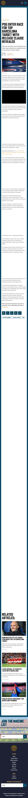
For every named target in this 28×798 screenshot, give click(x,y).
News (14, 756)
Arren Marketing (19, 795)
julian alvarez (16, 317)
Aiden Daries (10, 53)
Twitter (14, 776)
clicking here (5, 307)
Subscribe (25, 736)
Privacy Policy (14, 770)
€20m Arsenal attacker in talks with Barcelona (11, 670)
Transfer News (5, 20)
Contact (14, 768)
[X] (7, 313)
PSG (23, 317)
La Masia (14, 764)
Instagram (14, 778)
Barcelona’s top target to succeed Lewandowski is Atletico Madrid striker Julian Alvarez (13, 152)
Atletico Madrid (7, 317)
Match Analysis (14, 760)
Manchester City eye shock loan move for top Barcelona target (13, 639)
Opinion (14, 762)
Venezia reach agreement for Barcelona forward (13, 700)
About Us (14, 766)
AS (15, 151)
